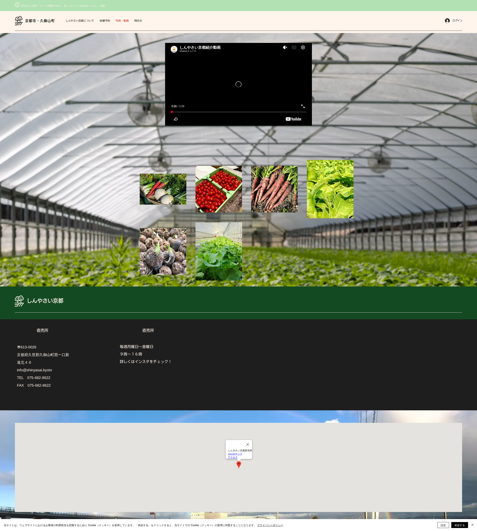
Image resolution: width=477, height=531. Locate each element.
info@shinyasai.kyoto (34, 370)
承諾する (459, 525)
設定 (443, 525)
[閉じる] (472, 525)
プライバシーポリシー (270, 525)
